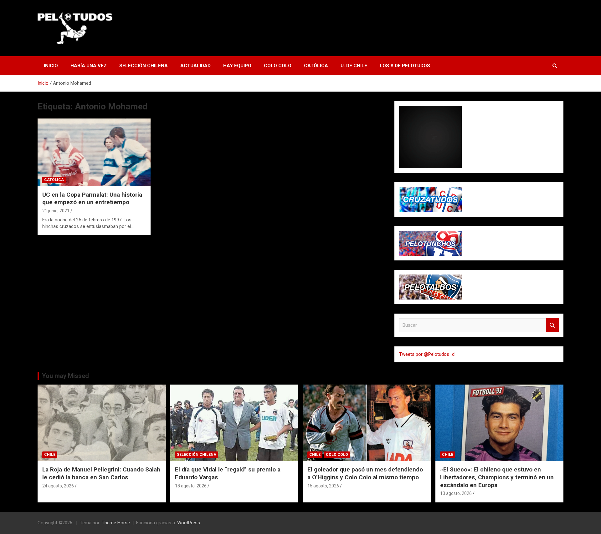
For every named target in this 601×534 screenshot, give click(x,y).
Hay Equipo (237, 65)
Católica (316, 65)
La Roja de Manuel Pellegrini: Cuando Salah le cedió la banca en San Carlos (101, 473)
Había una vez (88, 65)
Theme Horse (116, 523)
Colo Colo (277, 65)
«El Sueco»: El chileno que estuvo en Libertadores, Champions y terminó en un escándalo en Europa (497, 477)
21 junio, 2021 (55, 210)
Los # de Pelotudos (405, 65)
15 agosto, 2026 (323, 485)
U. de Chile (354, 65)
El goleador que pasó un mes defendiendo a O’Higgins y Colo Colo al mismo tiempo (365, 473)
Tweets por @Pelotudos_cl (427, 354)
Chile (49, 454)
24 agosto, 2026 (58, 485)
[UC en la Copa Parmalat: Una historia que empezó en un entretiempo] (94, 152)
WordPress (188, 523)
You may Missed (65, 376)
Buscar (552, 325)
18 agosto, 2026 (191, 485)
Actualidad (195, 65)
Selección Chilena (143, 65)
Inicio (51, 65)
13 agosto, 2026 (456, 493)
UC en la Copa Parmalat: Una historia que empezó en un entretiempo (92, 198)
